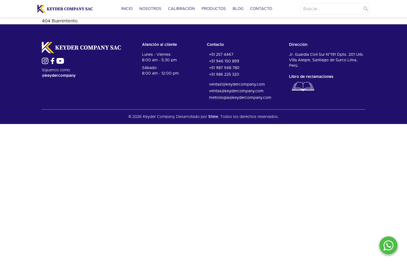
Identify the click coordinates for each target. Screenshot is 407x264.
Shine (213, 117)
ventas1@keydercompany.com (237, 84)
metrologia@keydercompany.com (240, 98)
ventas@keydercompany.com (236, 91)
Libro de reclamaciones (311, 77)
